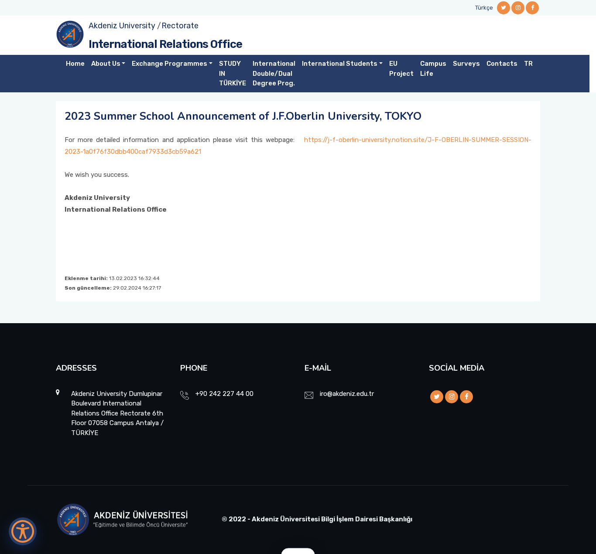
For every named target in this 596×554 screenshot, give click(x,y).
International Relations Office (165, 44)
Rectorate (180, 25)
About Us (105, 64)
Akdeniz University (122, 25)
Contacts (501, 64)
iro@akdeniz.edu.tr (347, 394)
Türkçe (484, 7)
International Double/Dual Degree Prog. (274, 73)
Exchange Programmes (169, 64)
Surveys (466, 64)
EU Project (401, 69)
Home (75, 64)
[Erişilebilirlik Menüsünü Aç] (23, 531)
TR (528, 64)
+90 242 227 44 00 (224, 394)
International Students (339, 64)
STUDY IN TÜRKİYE (232, 73)
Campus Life (433, 69)
